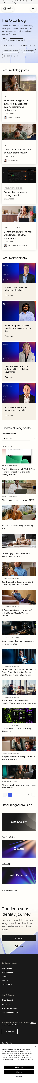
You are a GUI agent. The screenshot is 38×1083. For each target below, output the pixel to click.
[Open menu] (33, 8)
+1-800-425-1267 (12, 1025)
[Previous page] (5, 795)
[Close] (36, 1046)
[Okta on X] (7, 1043)
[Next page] (33, 795)
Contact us (10, 1032)
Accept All (19, 1067)
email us (33, 1022)
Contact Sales (7, 984)
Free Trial (5, 980)
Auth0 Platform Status (10, 1012)
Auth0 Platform (7, 972)
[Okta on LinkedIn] (11, 1043)
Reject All (19, 1072)
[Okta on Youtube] (3, 1043)
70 (28, 794)
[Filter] (34, 438)
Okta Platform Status (9, 1008)
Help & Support (7, 1000)
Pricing (4, 976)
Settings (19, 1076)
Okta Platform (7, 968)
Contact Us (6, 1004)
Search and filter (9, 433)
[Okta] (8, 8)
